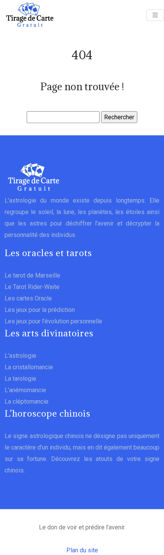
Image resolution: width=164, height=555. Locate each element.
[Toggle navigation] (155, 15)
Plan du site (82, 550)
